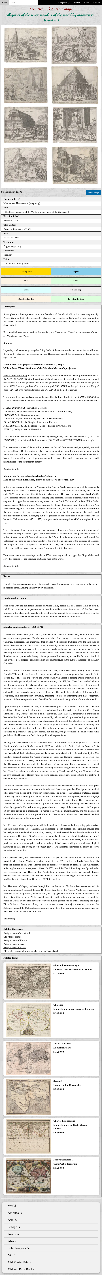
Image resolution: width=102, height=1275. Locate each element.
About (86, 2)
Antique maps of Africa (14, 947)
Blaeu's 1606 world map (15, 375)
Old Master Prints (12, 936)
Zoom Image (93, 193)
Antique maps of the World (16, 933)
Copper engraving (12, 246)
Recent (77, 2)
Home (4, 2)
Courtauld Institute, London (58, 548)
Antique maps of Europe (15, 940)
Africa (11, 1241)
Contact (97, 2)
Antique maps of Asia (13, 944)
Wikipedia (9, 918)
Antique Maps (64, 2)
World (11, 1205)
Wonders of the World (18, 336)
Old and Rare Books (20, 1269)
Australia (13, 1234)
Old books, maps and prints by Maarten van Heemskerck (30, 951)
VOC (10, 1255)
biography (34, 203)
